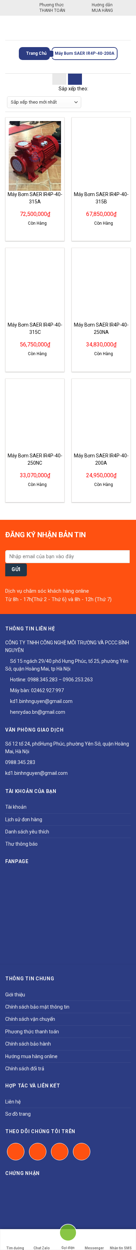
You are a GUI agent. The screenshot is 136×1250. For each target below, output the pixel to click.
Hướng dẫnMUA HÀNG (102, 7)
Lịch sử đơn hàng (23, 819)
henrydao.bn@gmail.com (37, 712)
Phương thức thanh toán (32, 1031)
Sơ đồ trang (18, 1114)
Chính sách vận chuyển (30, 1019)
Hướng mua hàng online (31, 1056)
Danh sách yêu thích (27, 831)
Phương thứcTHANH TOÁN (52, 7)
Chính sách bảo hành (28, 1044)
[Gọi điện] (68, 1235)
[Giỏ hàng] (126, 28)
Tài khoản (16, 807)
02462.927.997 (47, 690)
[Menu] (9, 27)
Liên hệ (13, 1102)
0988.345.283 (43, 679)
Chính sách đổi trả (24, 1068)
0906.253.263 (78, 679)
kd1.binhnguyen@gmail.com (41, 701)
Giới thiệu (15, 994)
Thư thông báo (21, 844)
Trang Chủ (36, 53)
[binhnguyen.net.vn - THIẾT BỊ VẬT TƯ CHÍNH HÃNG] (68, 28)
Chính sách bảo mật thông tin (37, 1007)
